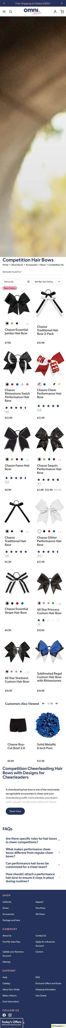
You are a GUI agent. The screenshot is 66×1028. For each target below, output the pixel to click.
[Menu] (4, 11)
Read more (15, 811)
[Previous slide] (4, 3)
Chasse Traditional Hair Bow (15, 540)
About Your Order (11, 989)
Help (5, 977)
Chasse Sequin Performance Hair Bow (49, 468)
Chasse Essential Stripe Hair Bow (16, 610)
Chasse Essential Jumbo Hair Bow (16, 331)
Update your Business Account (13, 953)
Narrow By (8, 281)
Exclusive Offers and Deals (48, 983)
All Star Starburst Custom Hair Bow (17, 679)
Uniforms (7, 901)
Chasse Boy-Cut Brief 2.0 (16, 746)
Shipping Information (46, 989)
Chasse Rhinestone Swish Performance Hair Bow (17, 395)
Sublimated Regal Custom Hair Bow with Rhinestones (49, 676)
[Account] (55, 11)
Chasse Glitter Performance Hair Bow (49, 540)
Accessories (8, 914)
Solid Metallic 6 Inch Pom (46, 746)
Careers (39, 951)
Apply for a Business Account (45, 943)
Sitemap (6, 961)
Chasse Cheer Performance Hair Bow (49, 393)
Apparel (39, 901)
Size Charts (41, 995)
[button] (47, 281)
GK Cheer (40, 914)
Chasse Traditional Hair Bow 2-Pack (47, 330)
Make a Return (10, 995)
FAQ (38, 977)
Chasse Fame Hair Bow (17, 467)
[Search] (10, 11)
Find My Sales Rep (11, 941)
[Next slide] (61, 3)
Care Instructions (11, 1001)
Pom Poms (40, 907)
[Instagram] (10, 1015)
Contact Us (41, 935)
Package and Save (11, 920)
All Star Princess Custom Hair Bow (49, 611)
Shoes (6, 907)
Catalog (6, 983)
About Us (7, 935)
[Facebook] (4, 1015)
